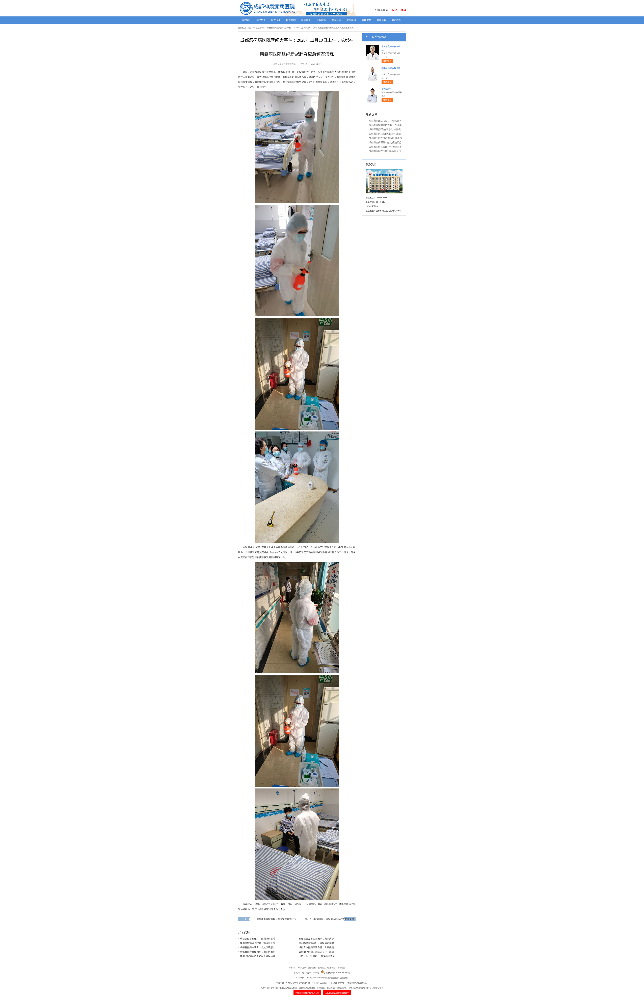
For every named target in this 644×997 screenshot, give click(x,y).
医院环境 (306, 20)
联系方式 (302, 967)
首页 (250, 28)
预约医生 (396, 20)
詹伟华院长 (387, 89)
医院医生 (276, 20)
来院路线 (351, 20)
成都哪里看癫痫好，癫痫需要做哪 (316, 943)
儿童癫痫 (321, 20)
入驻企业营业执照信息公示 (337, 993)
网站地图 (341, 967)
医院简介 (260, 20)
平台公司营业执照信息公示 (307, 993)
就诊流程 (381, 20)
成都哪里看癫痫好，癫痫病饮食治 (257, 938)
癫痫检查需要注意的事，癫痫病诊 (316, 938)
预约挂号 (387, 61)
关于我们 (292, 967)
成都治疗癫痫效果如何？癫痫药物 (257, 956)
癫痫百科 (336, 20)
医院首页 (245, 20)
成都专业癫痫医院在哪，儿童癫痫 (316, 947)
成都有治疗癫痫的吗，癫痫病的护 (257, 952)
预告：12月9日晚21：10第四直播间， (318, 956)
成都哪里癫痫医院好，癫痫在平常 (257, 943)
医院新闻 (291, 20)
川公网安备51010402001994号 (337, 973)
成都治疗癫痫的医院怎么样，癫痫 (316, 952)
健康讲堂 (366, 20)
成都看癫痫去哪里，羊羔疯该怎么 (257, 947)
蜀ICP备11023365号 (310, 973)
